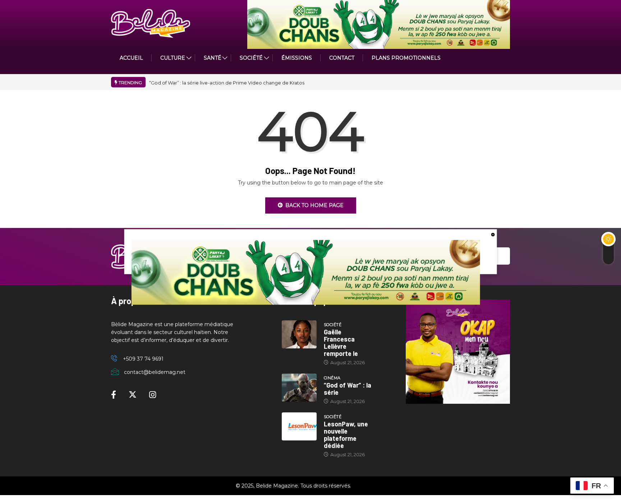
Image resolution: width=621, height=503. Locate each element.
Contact (341, 58)
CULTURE (172, 58)
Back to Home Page (314, 205)
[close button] (492, 234)
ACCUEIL (131, 58)
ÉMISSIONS (296, 58)
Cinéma (332, 377)
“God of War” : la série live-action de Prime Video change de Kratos (226, 83)
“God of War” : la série (347, 388)
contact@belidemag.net (154, 372)
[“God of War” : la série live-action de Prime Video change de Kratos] (299, 388)
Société (251, 58)
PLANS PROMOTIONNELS (406, 58)
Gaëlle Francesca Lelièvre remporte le (341, 342)
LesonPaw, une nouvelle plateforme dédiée (346, 434)
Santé (212, 58)
